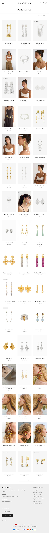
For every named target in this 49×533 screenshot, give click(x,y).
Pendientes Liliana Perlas (24, 272)
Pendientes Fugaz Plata (9, 214)
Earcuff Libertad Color (40, 445)
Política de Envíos (37, 494)
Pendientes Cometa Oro (24, 214)
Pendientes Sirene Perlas (9, 301)
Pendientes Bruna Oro (9, 474)
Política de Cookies (37, 501)
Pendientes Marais (9, 242)
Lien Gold (24, 242)
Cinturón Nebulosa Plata (24, 128)
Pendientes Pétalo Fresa (24, 416)
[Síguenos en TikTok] (6, 520)
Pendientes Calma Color (40, 387)
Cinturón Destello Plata (24, 71)
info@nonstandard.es (6, 501)
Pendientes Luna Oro (24, 100)
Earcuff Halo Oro (40, 128)
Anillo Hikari (24, 329)
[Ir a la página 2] (32, 480)
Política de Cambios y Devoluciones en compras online (38, 498)
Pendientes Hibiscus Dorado (40, 301)
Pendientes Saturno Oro (9, 185)
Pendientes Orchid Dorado (24, 301)
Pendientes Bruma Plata (9, 100)
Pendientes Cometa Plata (40, 214)
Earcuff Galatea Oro (24, 157)
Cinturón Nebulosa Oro (9, 128)
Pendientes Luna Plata (40, 100)
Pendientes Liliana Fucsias (40, 272)
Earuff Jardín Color (24, 445)
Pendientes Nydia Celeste (40, 329)
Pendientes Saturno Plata (24, 185)
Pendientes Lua (40, 474)
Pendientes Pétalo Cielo (40, 416)
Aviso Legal (35, 490)
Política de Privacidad (37, 492)
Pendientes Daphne (24, 474)
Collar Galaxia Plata (40, 43)
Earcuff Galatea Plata (40, 157)
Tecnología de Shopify (30, 526)
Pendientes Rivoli (24, 358)
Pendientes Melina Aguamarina (40, 243)
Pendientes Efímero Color (9, 445)
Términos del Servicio (37, 503)
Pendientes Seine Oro (24, 387)
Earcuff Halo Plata (9, 157)
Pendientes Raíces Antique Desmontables (9, 387)
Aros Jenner (9, 358)
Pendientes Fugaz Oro (40, 185)
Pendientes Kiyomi (9, 329)
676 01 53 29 (4, 499)
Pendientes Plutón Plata (24, 43)
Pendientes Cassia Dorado (9, 272)
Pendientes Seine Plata (40, 358)
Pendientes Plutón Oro (9, 43)
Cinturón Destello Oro (9, 71)
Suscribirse (7, 515)
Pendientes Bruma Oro (40, 71)
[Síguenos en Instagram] (2, 520)
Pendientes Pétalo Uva (9, 416)
